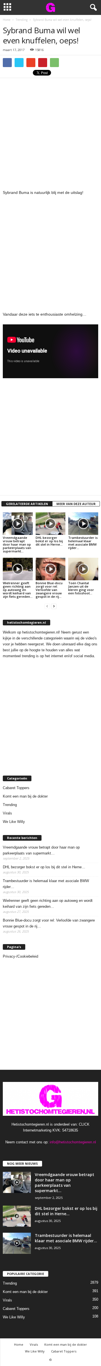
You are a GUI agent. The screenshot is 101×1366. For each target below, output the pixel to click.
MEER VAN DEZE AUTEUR (76, 504)
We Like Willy (14, 822)
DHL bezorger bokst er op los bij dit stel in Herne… (49, 540)
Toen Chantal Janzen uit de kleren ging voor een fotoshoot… (81, 588)
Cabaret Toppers (16, 788)
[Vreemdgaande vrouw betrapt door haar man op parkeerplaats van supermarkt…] (18, 523)
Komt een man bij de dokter (25, 796)
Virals (7, 813)
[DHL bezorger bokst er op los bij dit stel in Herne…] (51, 523)
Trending (10, 805)
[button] (92, 7)
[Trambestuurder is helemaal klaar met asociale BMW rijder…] (83, 523)
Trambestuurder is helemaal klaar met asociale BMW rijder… (83, 542)
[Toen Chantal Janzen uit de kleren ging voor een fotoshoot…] (83, 569)
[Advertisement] (50, 131)
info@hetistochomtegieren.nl (73, 1142)
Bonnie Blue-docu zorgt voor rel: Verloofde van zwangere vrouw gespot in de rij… (49, 590)
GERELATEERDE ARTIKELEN (27, 504)
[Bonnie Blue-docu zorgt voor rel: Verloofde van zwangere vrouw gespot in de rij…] (51, 569)
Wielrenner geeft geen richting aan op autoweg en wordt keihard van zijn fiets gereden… (18, 590)
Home (18, 1344)
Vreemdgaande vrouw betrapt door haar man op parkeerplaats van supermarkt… (17, 544)
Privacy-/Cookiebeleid (20, 956)
